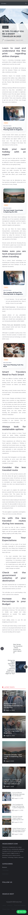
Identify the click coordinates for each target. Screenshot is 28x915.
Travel (5, 27)
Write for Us (14, 909)
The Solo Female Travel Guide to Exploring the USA (13, 211)
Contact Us (22, 909)
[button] (26, 3)
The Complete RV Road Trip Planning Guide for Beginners (13, 128)
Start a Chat (22, 911)
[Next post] (26, 667)
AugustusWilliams (11, 40)
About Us (9, 905)
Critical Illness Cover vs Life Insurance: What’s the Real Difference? (12, 782)
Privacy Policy (6, 909)
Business (4, 867)
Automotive (5, 874)
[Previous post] (2, 648)
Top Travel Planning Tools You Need (13, 365)
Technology (5, 870)
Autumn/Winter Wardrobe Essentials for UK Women (13, 705)
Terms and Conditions (19, 905)
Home (4, 905)
